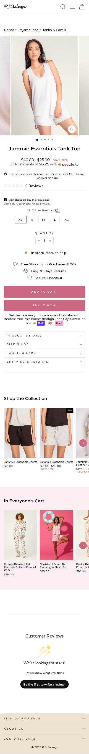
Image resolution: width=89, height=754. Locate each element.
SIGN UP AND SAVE (22, 718)
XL (67, 219)
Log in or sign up (47, 178)
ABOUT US (14, 728)
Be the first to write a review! (44, 684)
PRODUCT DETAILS (24, 335)
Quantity (44, 233)
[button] (44, 164)
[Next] (83, 443)
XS (20, 219)
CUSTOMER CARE (20, 738)
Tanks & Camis (54, 30)
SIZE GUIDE (18, 344)
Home (9, 30)
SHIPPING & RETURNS (28, 361)
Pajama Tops (28, 30)
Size (41, 210)
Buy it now (45, 305)
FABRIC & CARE (21, 352)
